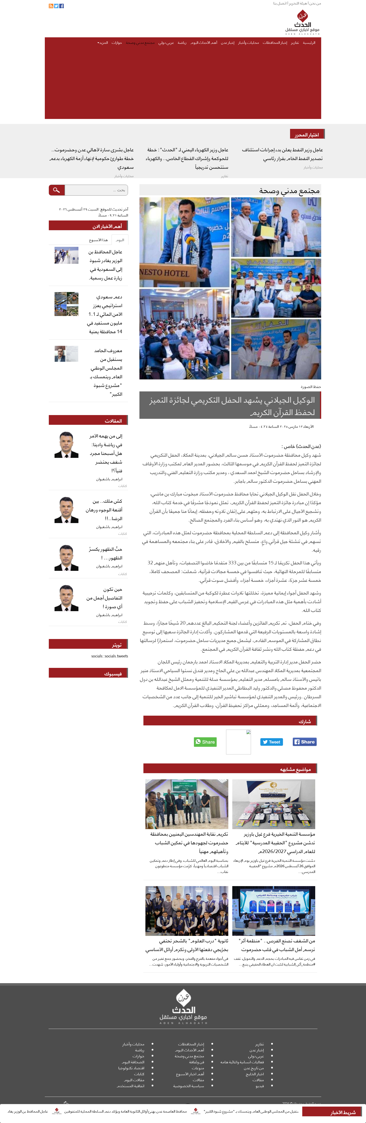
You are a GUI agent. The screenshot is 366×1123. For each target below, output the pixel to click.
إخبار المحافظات (275, 42)
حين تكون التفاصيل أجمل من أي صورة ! (104, 597)
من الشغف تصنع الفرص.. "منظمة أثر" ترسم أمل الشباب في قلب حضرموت (276, 944)
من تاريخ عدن (254, 1067)
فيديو (260, 1085)
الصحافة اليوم (133, 1062)
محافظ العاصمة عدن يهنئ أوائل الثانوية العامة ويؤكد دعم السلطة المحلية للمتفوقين (160, 1110)
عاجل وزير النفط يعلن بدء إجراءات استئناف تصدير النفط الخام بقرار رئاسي (282, 153)
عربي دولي (166, 42)
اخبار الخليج (255, 1073)
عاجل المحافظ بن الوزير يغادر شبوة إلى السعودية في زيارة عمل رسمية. (105, 264)
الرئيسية (309, 42)
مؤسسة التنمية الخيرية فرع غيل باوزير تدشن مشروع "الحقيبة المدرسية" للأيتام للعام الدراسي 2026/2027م (275, 842)
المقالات (113, 420)
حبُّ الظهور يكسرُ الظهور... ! (105, 553)
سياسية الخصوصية (188, 1085)
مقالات (258, 1079)
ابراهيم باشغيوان (109, 478)
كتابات (139, 1073)
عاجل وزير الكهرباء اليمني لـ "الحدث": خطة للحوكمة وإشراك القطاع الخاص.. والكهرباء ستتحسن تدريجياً (187, 157)
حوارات (117, 42)
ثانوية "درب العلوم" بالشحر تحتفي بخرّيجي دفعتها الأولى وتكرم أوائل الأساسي (187, 944)
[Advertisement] (183, 84)
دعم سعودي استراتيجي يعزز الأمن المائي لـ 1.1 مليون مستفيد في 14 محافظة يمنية (104, 313)
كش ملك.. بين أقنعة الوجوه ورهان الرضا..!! (104, 509)
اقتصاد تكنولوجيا (131, 1067)
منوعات (198, 1067)
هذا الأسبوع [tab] (98, 239)
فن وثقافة (196, 1062)
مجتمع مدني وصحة (140, 42)
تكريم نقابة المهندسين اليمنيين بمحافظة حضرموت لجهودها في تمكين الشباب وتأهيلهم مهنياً (189, 842)
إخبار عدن (227, 42)
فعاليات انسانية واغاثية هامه (242, 1062)
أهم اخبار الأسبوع (190, 1073)
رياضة (182, 42)
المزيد (103, 42)
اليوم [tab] (120, 239)
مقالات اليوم (134, 1079)
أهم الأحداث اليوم (203, 42)
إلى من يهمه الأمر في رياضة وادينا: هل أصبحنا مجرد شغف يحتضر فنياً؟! (106, 452)
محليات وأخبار (248, 42)
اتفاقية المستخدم (130, 1085)
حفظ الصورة (311, 386)
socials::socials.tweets (109, 656)
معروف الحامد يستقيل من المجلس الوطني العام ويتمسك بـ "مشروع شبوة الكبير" (298, 1110)
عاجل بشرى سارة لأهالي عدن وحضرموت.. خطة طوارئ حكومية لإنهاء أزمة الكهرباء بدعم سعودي (92, 157)
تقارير (295, 42)
